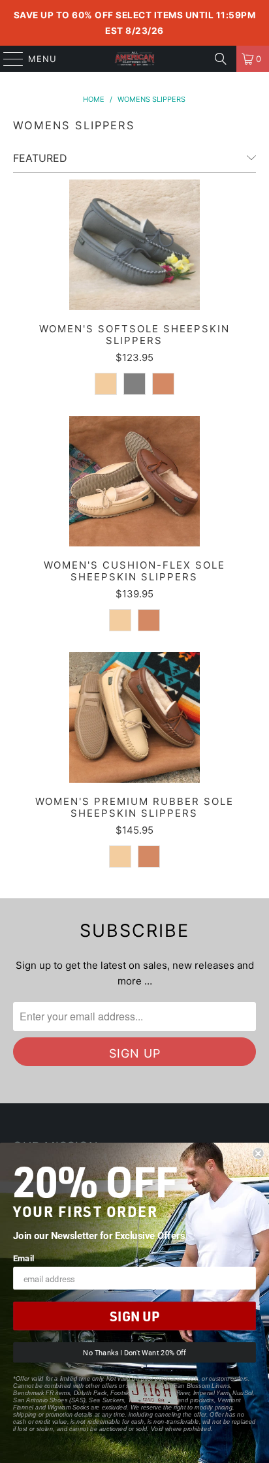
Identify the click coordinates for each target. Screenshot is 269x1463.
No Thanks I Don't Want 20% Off (134, 1353)
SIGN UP (134, 1316)
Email (24, 1257)
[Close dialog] (258, 1153)
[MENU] (7, 59)
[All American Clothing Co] (134, 59)
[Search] (220, 59)
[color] (106, 384)
